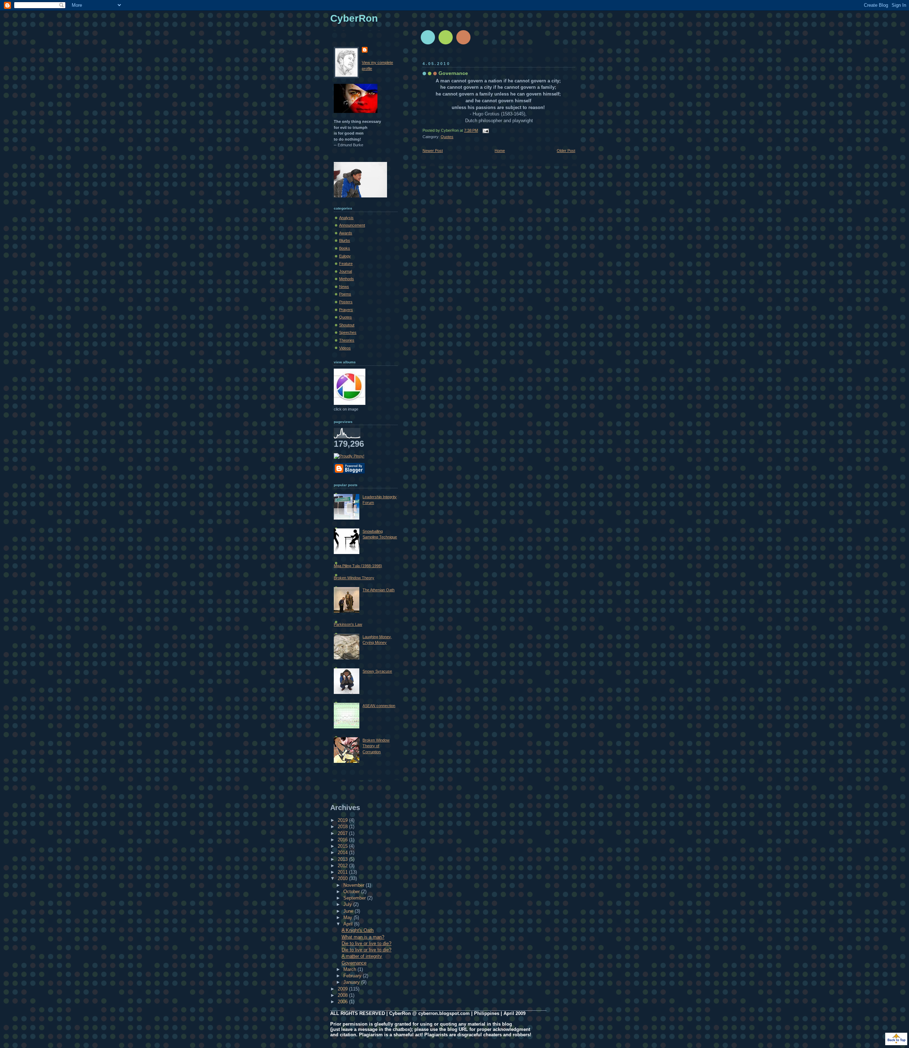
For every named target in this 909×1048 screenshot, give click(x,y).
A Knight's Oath (358, 930)
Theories (346, 340)
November (354, 885)
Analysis (346, 218)
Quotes (447, 137)
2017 (343, 833)
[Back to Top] (896, 1039)
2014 (343, 852)
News (344, 286)
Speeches (347, 332)
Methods (346, 279)
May (348, 917)
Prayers (346, 310)
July (348, 904)
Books (344, 248)
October (352, 891)
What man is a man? (363, 937)
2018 (343, 826)
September (355, 898)
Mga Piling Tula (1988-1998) (358, 566)
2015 (343, 846)
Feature (346, 263)
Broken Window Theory (354, 578)
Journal (345, 271)
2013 (343, 859)
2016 (343, 839)
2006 (343, 1001)
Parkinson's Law (348, 624)
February (353, 975)
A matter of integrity (362, 956)
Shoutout (346, 325)
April (348, 924)
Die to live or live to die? (366, 943)
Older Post (566, 150)
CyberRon (354, 18)
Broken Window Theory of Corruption (376, 746)
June (349, 911)
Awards (345, 233)
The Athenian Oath (378, 590)
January (352, 982)
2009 (343, 989)
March (350, 969)
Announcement (352, 225)
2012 (343, 865)
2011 (343, 872)
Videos (345, 348)
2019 (343, 820)
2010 (343, 878)
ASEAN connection (379, 706)
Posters (346, 302)
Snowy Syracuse (377, 671)
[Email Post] (484, 130)
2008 (343, 995)
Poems (345, 294)
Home (500, 150)
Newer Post (433, 150)
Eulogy (345, 256)
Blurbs (344, 240)
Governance (453, 73)
